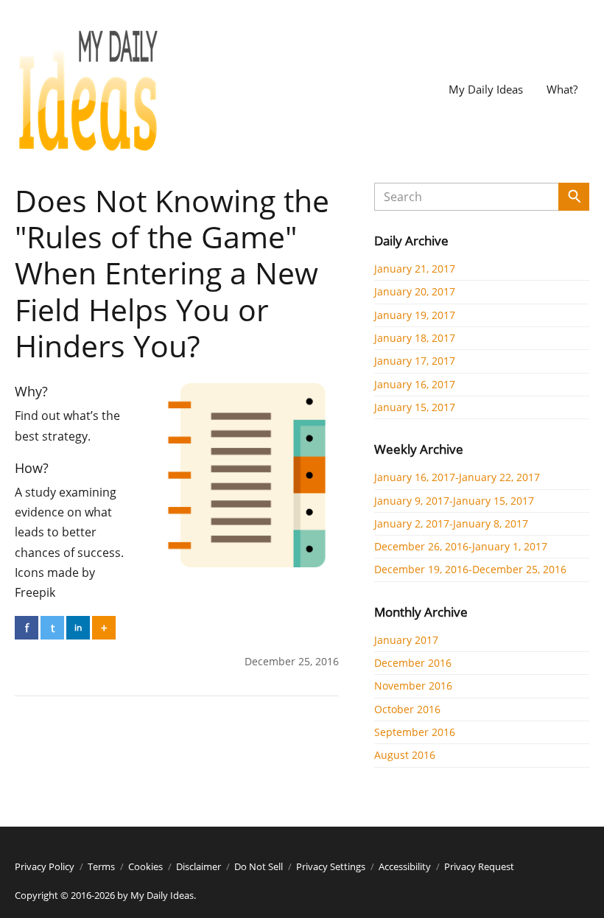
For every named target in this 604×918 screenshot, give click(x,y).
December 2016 (413, 663)
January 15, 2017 (414, 407)
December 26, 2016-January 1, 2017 (460, 546)
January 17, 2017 (414, 361)
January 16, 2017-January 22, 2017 (457, 477)
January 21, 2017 (414, 269)
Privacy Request (479, 866)
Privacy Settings (330, 866)
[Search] (573, 197)
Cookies (145, 866)
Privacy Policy (44, 866)
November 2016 (413, 686)
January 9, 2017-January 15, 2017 (454, 501)
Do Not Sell (258, 866)
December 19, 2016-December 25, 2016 (470, 569)
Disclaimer (198, 866)
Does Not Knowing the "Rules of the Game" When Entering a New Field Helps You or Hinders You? (172, 273)
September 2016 (414, 732)
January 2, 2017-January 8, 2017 (451, 523)
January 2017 (406, 640)
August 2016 (404, 755)
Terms (101, 866)
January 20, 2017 (414, 291)
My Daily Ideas (486, 89)
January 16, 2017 (414, 384)
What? (562, 89)
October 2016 (407, 709)
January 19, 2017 (414, 315)
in (78, 627)
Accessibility (405, 866)
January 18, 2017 (414, 338)
